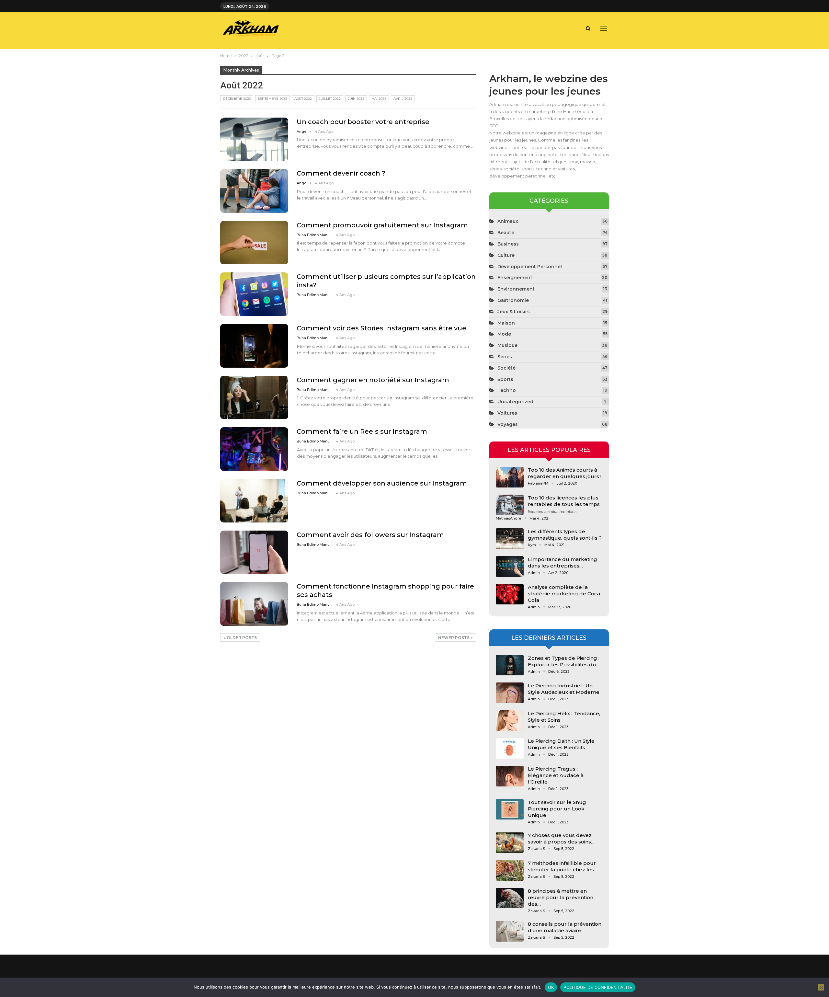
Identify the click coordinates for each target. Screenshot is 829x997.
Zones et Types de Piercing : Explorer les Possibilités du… (564, 661)
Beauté (505, 232)
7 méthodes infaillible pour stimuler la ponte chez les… (562, 866)
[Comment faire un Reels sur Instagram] (254, 449)
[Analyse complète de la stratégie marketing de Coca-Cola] (510, 594)
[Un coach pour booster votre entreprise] (254, 139)
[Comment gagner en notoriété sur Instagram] (254, 397)
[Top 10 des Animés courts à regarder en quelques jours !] (510, 477)
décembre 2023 (237, 99)
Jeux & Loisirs (513, 312)
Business (508, 244)
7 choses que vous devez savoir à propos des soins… (561, 838)
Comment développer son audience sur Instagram (382, 483)
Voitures (507, 413)
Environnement (516, 289)
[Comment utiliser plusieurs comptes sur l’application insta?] (254, 294)
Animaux (507, 221)
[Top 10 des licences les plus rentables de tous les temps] (510, 505)
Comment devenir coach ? (341, 173)
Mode (504, 334)
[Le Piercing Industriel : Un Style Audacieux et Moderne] (510, 692)
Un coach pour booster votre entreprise (363, 122)
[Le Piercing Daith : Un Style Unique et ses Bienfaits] (510, 748)
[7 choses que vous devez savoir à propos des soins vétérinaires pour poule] (510, 842)
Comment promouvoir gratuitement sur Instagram (382, 225)
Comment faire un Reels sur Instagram (362, 431)
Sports (505, 379)
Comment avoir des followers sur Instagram (370, 535)
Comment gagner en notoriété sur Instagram (373, 380)
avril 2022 (402, 99)
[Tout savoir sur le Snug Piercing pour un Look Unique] (510, 809)
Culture (506, 255)
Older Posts (241, 637)
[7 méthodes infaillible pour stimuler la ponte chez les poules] (510, 870)
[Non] (821, 987)
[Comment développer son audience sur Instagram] (254, 500)
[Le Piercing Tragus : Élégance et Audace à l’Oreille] (510, 776)
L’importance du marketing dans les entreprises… (562, 562)
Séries (504, 357)
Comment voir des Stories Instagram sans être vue (381, 328)
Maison (506, 323)
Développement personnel (529, 266)
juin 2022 (356, 99)
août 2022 (303, 99)
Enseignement (514, 278)
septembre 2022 (272, 99)
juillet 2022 (330, 99)
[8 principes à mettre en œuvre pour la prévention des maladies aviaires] (510, 898)
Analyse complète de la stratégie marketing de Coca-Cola (565, 593)
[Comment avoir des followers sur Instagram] (254, 552)
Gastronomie (513, 300)
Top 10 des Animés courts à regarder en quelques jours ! (564, 473)
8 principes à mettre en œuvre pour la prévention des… (560, 897)
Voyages (507, 424)
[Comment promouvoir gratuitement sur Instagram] (254, 242)
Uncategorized (515, 402)
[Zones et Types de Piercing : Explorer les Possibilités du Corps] (510, 665)
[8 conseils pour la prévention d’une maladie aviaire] (510, 931)
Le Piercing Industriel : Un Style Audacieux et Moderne (563, 688)
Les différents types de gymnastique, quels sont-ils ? (565, 534)
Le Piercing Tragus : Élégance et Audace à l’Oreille (556, 775)
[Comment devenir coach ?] (254, 190)
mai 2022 (378, 99)
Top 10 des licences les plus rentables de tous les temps (564, 501)
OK (551, 987)
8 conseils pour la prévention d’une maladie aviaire (564, 927)
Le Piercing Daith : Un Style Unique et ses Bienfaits (561, 744)
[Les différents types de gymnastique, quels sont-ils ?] (510, 538)
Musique (507, 345)
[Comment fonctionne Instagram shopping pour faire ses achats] (254, 603)
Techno (506, 390)
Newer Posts (454, 637)
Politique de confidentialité (597, 987)
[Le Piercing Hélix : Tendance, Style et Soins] (510, 720)
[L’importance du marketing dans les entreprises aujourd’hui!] (510, 566)
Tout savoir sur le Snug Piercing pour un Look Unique (557, 808)
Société (506, 368)
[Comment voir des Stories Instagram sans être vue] (254, 345)
